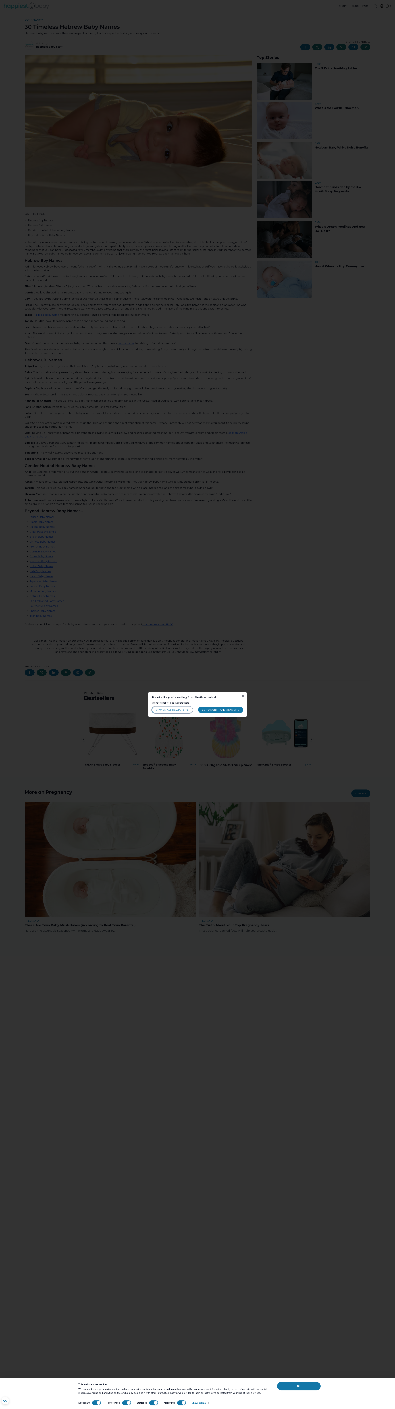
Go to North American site (220, 710)
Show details (199, 1403)
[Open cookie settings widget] (5, 1400)
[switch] (126, 1402)
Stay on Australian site (172, 710)
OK (299, 1386)
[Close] (243, 696)
